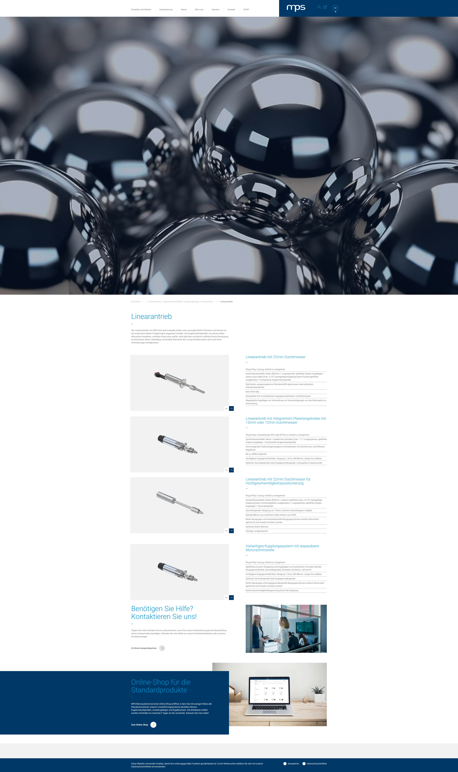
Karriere (215, 9)
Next (231, 408)
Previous (226, 408)
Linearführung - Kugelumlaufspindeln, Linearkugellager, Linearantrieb (180, 301)
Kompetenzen (166, 9)
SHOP (246, 9)
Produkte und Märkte (141, 9)
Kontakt (231, 9)
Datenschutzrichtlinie (317, 763)
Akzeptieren (293, 763)
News (184, 9)
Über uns (199, 9)
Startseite (136, 301)
